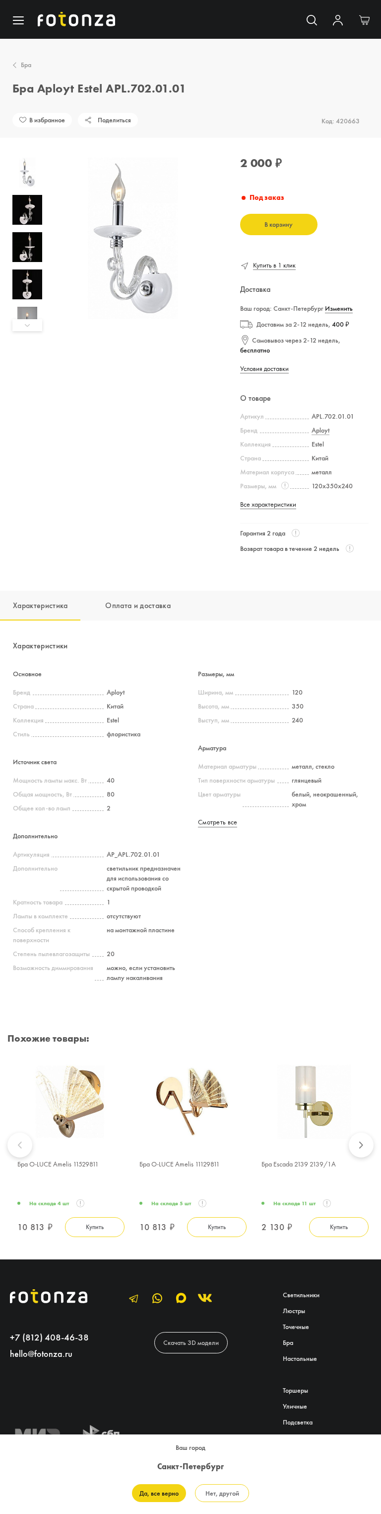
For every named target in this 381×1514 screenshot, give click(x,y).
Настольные (300, 1358)
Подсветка (298, 1422)
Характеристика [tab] (40, 605)
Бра (26, 64)
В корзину (278, 224)
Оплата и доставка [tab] (137, 605)
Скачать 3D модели (191, 1342)
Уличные (295, 1406)
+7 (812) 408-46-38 (49, 1337)
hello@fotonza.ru (41, 1353)
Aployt (320, 430)
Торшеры (295, 1390)
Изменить (339, 308)
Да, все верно (159, 1493)
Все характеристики (268, 504)
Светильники (301, 1294)
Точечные (296, 1326)
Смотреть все (217, 821)
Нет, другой (222, 1493)
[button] (27, 152)
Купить (95, 1227)
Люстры (294, 1310)
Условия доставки (264, 368)
